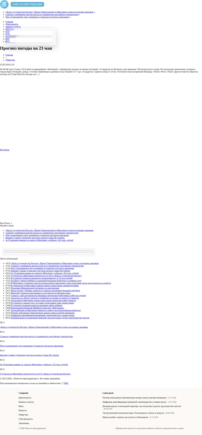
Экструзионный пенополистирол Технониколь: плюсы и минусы (133, 413)
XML (65, 383)
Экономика (24, 423)
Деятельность (25, 398)
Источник (4, 150)
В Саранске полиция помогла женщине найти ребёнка (36, 305)
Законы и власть (26, 402)
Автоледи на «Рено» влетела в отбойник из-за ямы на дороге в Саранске (45, 298)
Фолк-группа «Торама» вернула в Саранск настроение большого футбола (45, 290)
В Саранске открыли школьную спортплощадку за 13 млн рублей (42, 278)
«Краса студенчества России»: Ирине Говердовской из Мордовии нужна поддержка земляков (49, 12)
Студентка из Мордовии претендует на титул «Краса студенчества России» (46, 276)
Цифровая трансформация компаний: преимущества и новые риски (71, 250)
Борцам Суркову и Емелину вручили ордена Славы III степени (35, 238)
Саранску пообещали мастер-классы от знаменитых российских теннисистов (41, 14)
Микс (21, 406)
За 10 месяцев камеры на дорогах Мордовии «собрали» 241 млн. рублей (39, 240)
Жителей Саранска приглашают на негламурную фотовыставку (41, 293)
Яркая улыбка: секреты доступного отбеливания (52, 253)
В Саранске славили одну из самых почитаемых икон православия (42, 303)
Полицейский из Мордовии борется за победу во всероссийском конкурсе (46, 310)
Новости (23, 410)
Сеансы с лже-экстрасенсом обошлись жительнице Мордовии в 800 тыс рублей (48, 295)
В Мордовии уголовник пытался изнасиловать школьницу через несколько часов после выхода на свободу (61, 283)
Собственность (26, 419)
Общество (10, 60)
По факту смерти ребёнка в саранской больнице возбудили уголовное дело (46, 281)
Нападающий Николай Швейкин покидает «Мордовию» (37, 308)
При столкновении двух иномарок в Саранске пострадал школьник (37, 17)
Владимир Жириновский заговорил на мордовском (35, 288)
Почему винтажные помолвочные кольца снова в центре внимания (26, 250)
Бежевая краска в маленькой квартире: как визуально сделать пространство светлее (31, 252)
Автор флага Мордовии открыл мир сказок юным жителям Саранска (43, 300)
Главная (9, 55)
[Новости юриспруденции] (22, 8)
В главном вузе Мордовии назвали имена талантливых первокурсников (45, 285)
